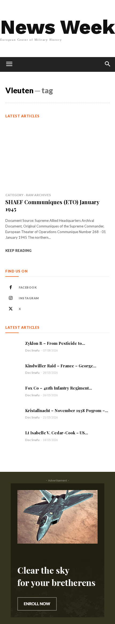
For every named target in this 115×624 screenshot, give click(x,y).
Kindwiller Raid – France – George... (60, 365)
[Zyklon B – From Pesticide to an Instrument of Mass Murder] (13, 346)
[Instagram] (10, 298)
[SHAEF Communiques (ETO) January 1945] (57, 156)
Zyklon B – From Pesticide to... (55, 343)
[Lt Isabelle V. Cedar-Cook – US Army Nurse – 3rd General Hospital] (13, 436)
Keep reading (18, 250)
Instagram (29, 298)
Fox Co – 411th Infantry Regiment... (58, 388)
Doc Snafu (32, 350)
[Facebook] (10, 287)
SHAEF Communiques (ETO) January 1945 (52, 205)
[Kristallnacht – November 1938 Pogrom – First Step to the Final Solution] (13, 413)
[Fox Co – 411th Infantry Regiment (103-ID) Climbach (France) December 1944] (13, 391)
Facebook (28, 287)
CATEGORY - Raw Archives (28, 195)
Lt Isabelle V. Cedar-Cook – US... (56, 432)
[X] (10, 309)
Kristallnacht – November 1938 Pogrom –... (66, 410)
